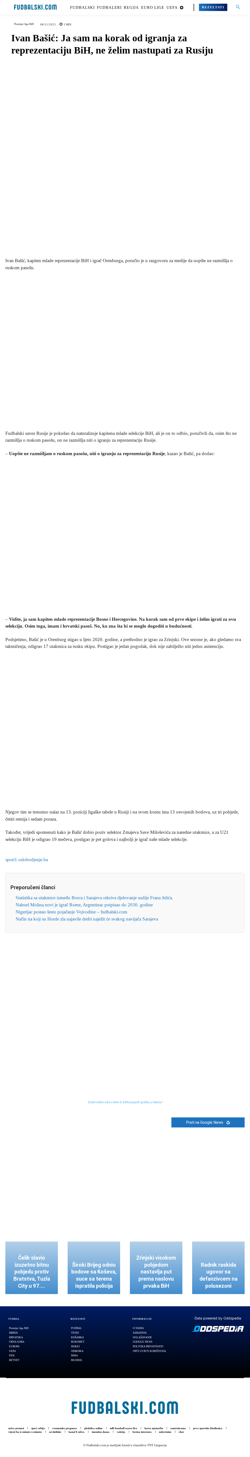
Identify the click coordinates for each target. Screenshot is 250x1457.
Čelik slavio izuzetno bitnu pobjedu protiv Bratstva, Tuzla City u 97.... (31, 1272)
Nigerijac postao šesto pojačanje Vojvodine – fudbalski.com (71, 911)
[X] (119, 239)
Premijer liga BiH (24, 23)
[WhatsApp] (142, 239)
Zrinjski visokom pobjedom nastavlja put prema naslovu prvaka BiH (156, 1272)
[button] (238, 7)
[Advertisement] (125, 351)
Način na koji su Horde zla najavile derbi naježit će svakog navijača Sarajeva (87, 918)
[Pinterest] (130, 239)
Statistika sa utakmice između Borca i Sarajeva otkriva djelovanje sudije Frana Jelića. (94, 897)
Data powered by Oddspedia (218, 1318)
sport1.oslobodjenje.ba (26, 859)
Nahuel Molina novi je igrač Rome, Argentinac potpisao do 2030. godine (84, 904)
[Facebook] (108, 239)
